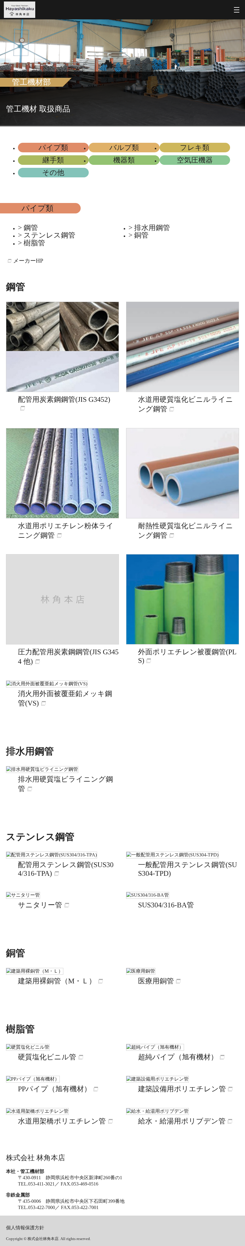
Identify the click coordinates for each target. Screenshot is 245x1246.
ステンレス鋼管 (49, 235)
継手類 (53, 160)
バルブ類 (124, 147)
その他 (53, 172)
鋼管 (31, 228)
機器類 (124, 160)
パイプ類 (53, 147)
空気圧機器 (195, 160)
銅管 (141, 235)
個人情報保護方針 (25, 1227)
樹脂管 (34, 243)
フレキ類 (194, 147)
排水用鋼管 (152, 228)
